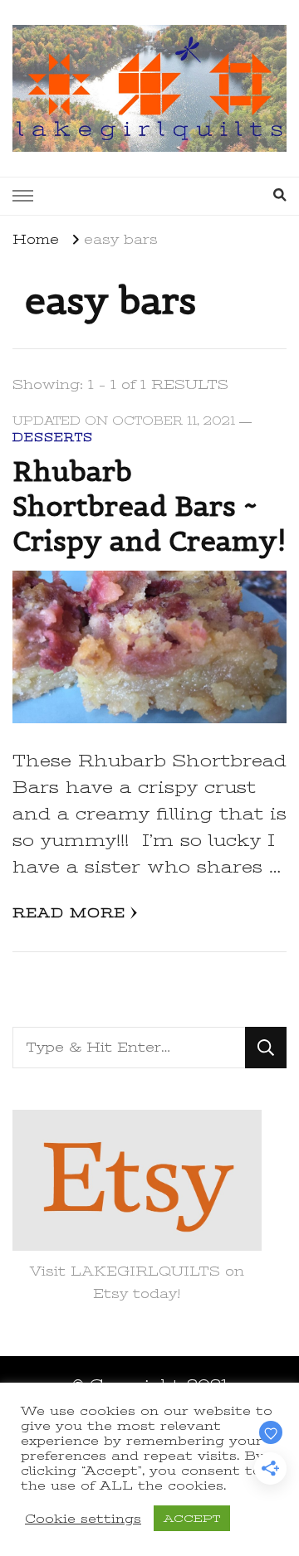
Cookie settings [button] (83, 1518)
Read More (68, 913)
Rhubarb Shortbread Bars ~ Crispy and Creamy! (149, 506)
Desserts (52, 437)
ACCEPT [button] (192, 1518)
